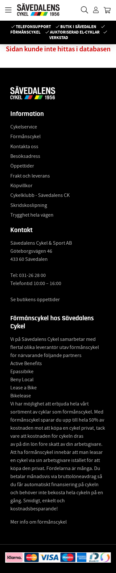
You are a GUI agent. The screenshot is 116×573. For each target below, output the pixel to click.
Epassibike (22, 371)
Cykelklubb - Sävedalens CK (40, 195)
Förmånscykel (25, 32)
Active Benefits (26, 363)
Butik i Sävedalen (78, 26)
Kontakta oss (24, 146)
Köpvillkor (21, 185)
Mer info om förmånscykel (38, 522)
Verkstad (58, 37)
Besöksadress (25, 156)
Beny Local (22, 379)
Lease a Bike (23, 387)
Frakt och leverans (30, 176)
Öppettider (22, 166)
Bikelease (20, 396)
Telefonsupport (33, 26)
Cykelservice (23, 127)
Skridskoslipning (28, 205)
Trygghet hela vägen (31, 215)
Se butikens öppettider (35, 299)
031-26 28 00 (32, 275)
